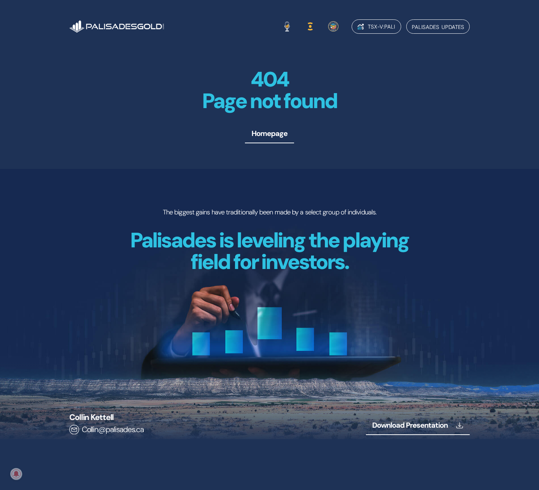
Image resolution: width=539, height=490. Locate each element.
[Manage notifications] (16, 474)
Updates (438, 26)
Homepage (269, 133)
